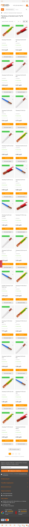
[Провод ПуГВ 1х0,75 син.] (7, 102)
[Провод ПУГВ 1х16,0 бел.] (7, 312)
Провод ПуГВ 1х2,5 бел (20, 357)
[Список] (26, 21)
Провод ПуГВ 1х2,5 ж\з (7, 391)
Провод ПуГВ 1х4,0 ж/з (21, 251)
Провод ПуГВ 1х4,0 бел (7, 251)
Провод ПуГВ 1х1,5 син (20, 180)
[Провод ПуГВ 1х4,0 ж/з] (21, 242)
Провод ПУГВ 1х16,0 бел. (7, 321)
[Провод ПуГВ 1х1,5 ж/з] (21, 137)
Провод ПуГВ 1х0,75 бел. (21, 75)
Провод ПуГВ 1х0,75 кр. (21, 40)
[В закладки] (13, 26)
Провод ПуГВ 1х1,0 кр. (7, 75)
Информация (5, 478)
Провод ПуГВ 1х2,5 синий (6, 215)
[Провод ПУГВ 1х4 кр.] (21, 206)
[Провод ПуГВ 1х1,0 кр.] (7, 67)
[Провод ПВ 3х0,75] (7, 31)
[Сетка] (24, 21)
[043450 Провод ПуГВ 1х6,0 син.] (7, 277)
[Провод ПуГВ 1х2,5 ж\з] (7, 383)
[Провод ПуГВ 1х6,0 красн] (21, 418)
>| (19, 453)
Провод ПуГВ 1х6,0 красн (20, 427)
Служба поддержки (7, 483)
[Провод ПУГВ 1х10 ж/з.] (21, 277)
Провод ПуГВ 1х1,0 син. (6, 357)
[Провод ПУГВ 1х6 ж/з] (7, 418)
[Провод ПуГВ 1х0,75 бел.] (21, 67)
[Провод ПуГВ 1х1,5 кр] (7, 171)
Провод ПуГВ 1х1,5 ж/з (21, 145)
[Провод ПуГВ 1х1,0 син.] (7, 348)
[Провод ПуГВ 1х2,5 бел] (21, 348)
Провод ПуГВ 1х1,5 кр (7, 179)
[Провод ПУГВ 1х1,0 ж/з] (21, 312)
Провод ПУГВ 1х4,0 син (20, 392)
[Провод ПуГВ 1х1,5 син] (21, 171)
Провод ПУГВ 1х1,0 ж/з (21, 321)
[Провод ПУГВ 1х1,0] (21, 102)
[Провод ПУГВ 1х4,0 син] (21, 383)
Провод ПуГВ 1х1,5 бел (7, 145)
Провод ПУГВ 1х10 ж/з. (21, 286)
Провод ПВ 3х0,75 (6, 39)
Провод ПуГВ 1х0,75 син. (7, 111)
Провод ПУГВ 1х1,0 (20, 110)
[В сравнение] (13, 29)
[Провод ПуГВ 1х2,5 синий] (7, 206)
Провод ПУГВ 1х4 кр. (21, 215)
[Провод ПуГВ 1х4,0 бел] (7, 242)
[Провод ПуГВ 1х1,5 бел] (7, 137)
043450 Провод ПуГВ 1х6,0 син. (7, 286)
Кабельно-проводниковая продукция (13, 12)
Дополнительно (6, 487)
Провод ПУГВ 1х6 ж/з (7, 427)
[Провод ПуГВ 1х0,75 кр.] (21, 31)
